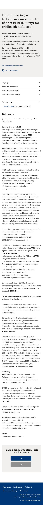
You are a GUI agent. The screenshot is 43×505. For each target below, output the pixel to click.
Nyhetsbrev (7, 487)
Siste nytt (8, 102)
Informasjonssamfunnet (14, 66)
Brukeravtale (24, 491)
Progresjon (5, 83)
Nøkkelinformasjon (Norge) (11, 94)
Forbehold (28, 487)
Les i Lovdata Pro (11, 70)
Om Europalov (18, 487)
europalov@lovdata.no (33, 500)
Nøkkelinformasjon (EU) (10, 87)
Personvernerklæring (10, 491)
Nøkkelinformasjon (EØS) (10, 90)
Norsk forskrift (9, 106)
